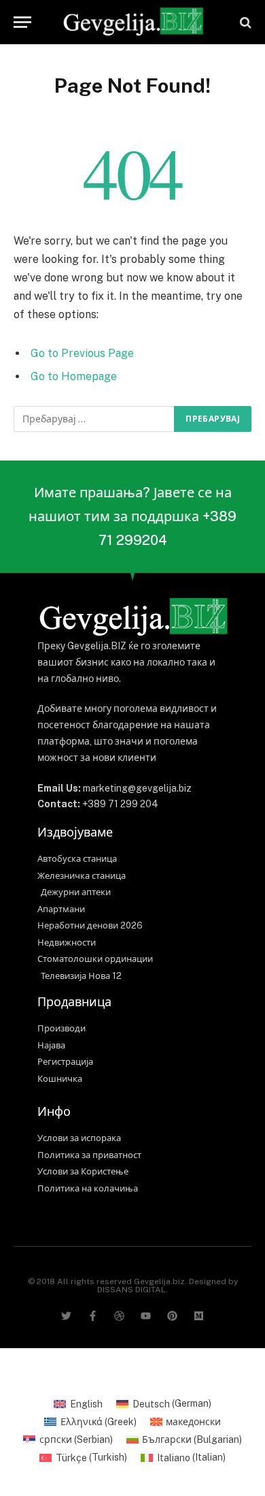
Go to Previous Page (82, 353)
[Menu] (22, 22)
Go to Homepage (74, 376)
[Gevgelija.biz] (132, 22)
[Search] (244, 22)
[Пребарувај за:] (94, 419)
